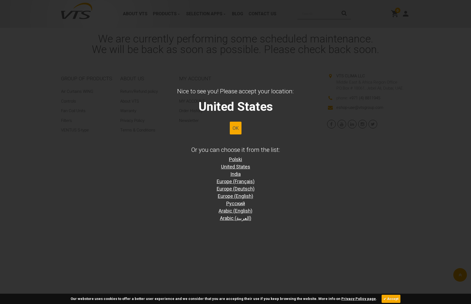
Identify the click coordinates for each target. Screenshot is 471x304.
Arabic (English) (235, 211)
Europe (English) (235, 196)
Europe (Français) (236, 181)
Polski (235, 159)
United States (235, 167)
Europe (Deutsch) (236, 189)
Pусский (235, 203)
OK (236, 128)
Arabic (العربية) (235, 218)
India (235, 174)
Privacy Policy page (358, 299)
